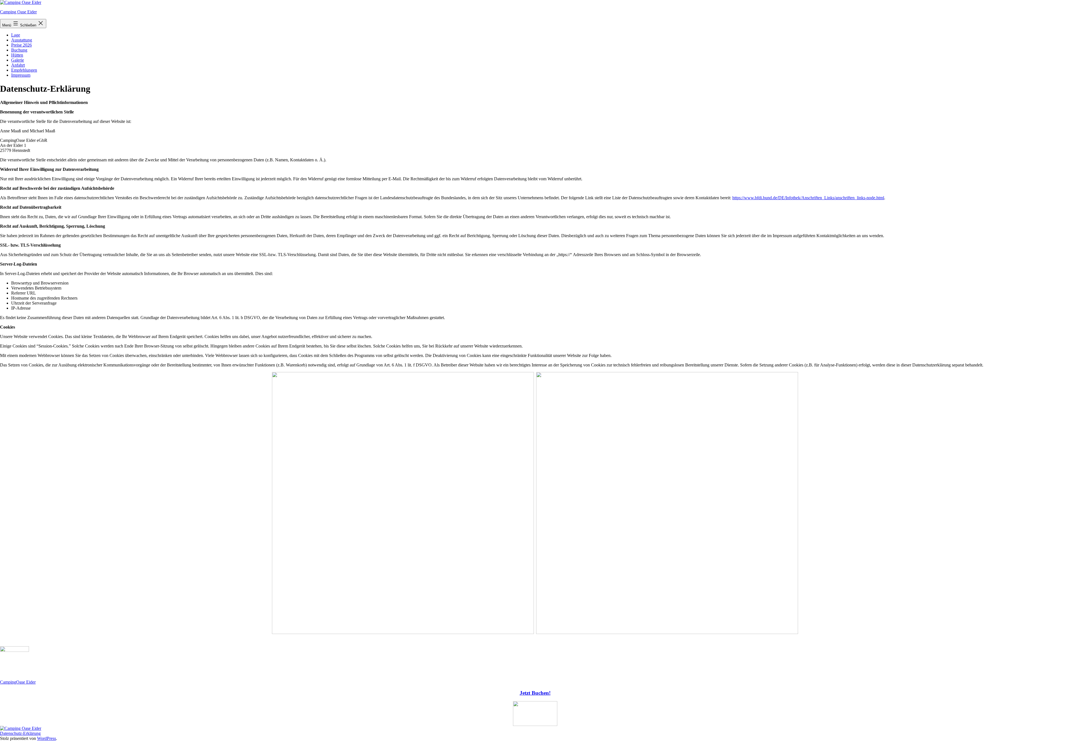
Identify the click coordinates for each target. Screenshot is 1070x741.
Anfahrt (18, 65)
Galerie (17, 60)
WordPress (46, 738)
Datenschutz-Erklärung (20, 733)
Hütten (17, 55)
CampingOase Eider (18, 682)
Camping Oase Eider (18, 11)
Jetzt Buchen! (535, 693)
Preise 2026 (21, 45)
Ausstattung (21, 40)
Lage (15, 35)
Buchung (19, 50)
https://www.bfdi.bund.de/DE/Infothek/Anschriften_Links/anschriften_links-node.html (808, 197)
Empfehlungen (24, 70)
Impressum (20, 75)
